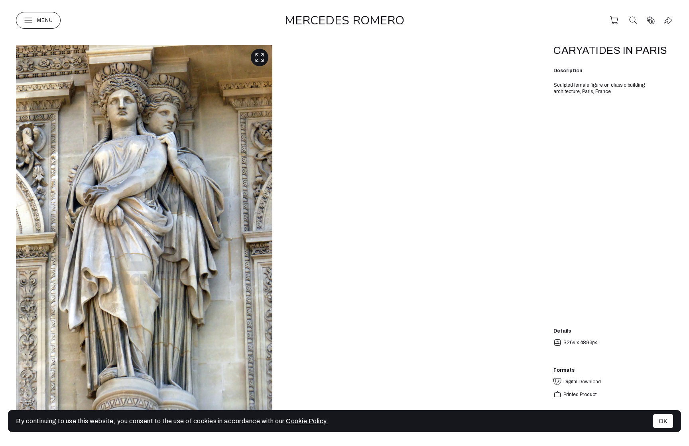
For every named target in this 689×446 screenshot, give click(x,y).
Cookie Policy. (307, 421)
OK (663, 421)
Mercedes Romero (344, 20)
